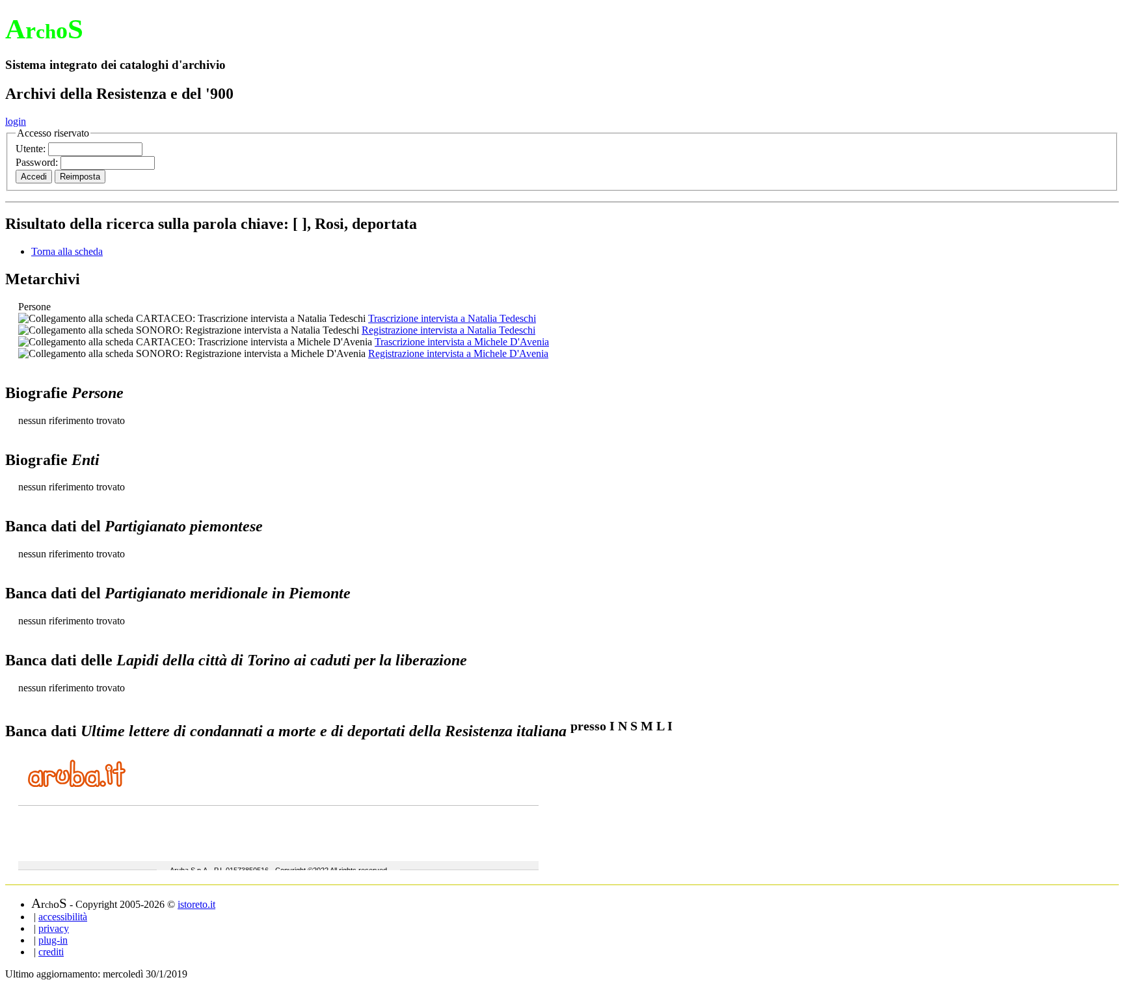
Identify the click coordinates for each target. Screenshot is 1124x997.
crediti (51, 951)
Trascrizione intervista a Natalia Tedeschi (452, 318)
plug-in (53, 940)
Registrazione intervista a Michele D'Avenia (458, 353)
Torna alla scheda (67, 251)
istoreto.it (196, 904)
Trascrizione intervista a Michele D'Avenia (462, 341)
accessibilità (62, 916)
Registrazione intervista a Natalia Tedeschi (448, 330)
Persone (34, 306)
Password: (38, 162)
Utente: (32, 148)
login (15, 121)
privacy (53, 928)
